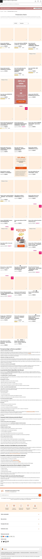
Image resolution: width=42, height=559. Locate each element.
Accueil (1, 11)
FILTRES (15, 23)
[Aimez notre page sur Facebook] (2, 542)
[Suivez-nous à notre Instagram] (6, 542)
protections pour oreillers (30, 411)
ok (39, 495)
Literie (5, 11)
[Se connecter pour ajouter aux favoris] (12, 40)
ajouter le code (38, 8)
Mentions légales (16, 552)
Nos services (3, 519)
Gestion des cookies (33, 552)
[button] (21, 549)
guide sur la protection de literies (14, 453)
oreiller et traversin (16, 460)
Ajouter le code (21, 101)
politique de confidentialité (20, 175)
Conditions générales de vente (6, 552)
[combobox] (21, 4)
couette (19, 461)
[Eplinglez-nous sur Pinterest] (8, 542)
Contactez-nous (4, 528)
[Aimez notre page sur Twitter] (4, 542)
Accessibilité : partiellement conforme (8, 554)
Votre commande (5, 514)
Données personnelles (25, 552)
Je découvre (21, 245)
